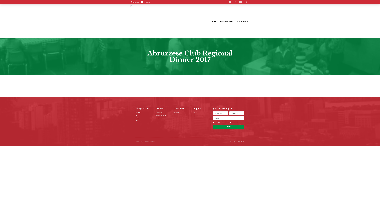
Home (214, 21)
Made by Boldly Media (236, 142)
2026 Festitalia (242, 21)
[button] (247, 2)
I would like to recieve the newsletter (227, 123)
